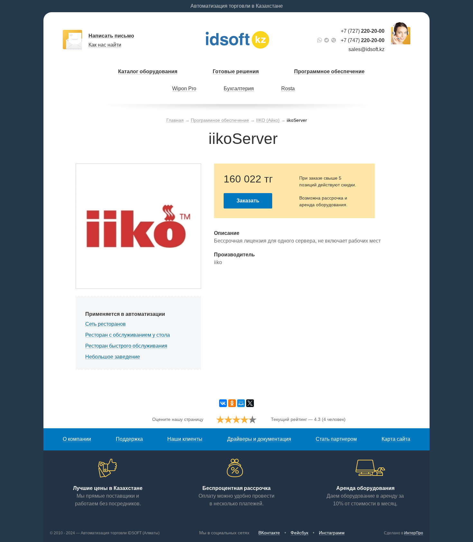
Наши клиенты (184, 439)
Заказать (247, 200)
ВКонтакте (269, 532)
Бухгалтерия (239, 88)
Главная (175, 120)
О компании (77, 439)
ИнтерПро (413, 533)
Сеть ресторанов (105, 324)
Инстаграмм (332, 532)
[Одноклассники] (232, 403)
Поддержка (129, 439)
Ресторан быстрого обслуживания (126, 346)
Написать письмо (111, 36)
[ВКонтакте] (223, 403)
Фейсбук (299, 532)
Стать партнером (336, 439)
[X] (250, 403)
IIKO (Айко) (268, 120)
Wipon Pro (184, 88)
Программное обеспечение (329, 71)
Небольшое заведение (112, 357)
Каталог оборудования (147, 71)
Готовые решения (236, 71)
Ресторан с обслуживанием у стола (127, 335)
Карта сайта (396, 439)
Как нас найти (104, 45)
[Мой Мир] (241, 403)
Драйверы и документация (259, 439)
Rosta (288, 88)
